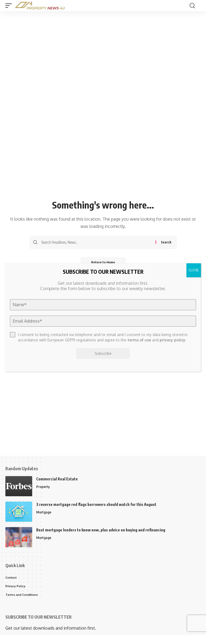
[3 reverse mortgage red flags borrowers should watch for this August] (18, 512)
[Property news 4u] (39, 5)
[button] (9, 5)
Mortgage (43, 512)
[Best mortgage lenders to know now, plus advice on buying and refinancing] (18, 537)
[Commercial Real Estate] (18, 486)
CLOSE (194, 270)
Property (43, 486)
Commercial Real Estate (57, 479)
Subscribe (103, 353)
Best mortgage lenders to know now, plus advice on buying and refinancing (100, 530)
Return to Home (103, 262)
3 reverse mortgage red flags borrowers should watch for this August (96, 504)
